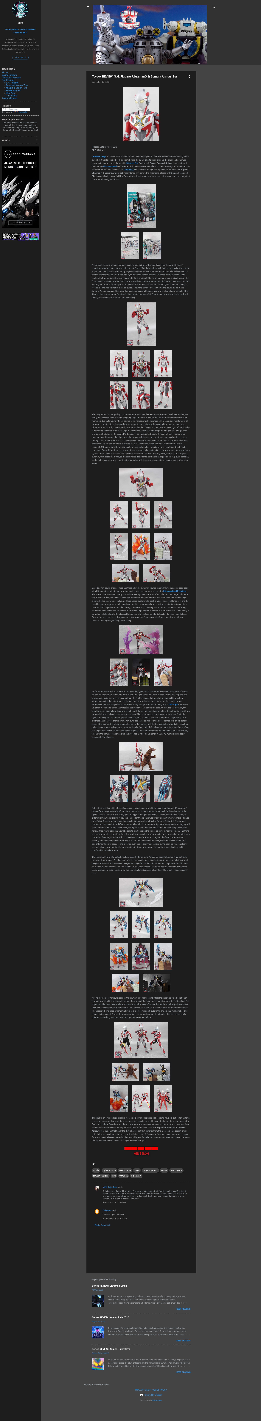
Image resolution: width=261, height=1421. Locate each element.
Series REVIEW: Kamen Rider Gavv (111, 1349)
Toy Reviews (8, 80)
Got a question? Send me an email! (20, 29)
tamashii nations (100, 1176)
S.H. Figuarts (176, 1170)
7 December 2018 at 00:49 (114, 1202)
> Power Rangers (12, 90)
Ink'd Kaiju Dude (110, 1187)
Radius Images (157, 1400)
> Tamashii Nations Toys (16, 85)
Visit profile (20, 58)
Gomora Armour (150, 1170)
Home (5, 72)
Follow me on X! (20, 33)
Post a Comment (102, 1225)
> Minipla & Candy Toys (15, 88)
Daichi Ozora (125, 1170)
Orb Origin (173, 704)
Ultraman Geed (110, 166)
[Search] (213, 7)
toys (114, 1176)
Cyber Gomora (109, 1170)
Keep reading (183, 1309)
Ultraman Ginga (99, 156)
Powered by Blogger (152, 1395)
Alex (20, 23)
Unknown (107, 1210)
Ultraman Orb (132, 163)
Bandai (96, 1170)
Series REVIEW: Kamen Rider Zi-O (110, 1317)
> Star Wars (9, 93)
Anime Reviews (9, 75)
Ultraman (123, 1176)
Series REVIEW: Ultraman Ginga (109, 1285)
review (164, 1170)
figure (136, 1170)
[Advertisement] (206, 111)
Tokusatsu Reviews (11, 77)
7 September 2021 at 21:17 (115, 1218)
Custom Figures (9, 98)
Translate (23, 112)
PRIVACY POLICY (143, 1390)
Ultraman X (129, 169)
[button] (188, 77)
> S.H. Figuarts (11, 82)
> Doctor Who (10, 95)
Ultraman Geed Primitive (174, 591)
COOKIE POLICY (159, 1390)
